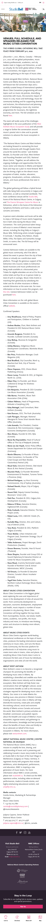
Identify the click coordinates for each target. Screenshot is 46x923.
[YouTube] (29, 832)
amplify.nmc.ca (9, 787)
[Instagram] (25, 832)
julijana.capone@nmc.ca (13, 823)
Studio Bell (33, 197)
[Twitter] (20, 832)
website (12, 306)
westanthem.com (19, 734)
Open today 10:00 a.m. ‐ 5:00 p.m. (13, 2)
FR (43, 2)
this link (6, 292)
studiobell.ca (18, 776)
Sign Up (23, 906)
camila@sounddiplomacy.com (15, 807)
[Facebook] (16, 832)
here (10, 116)
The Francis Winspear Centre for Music (22, 202)
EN (40, 2)
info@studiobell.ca (14, 856)
